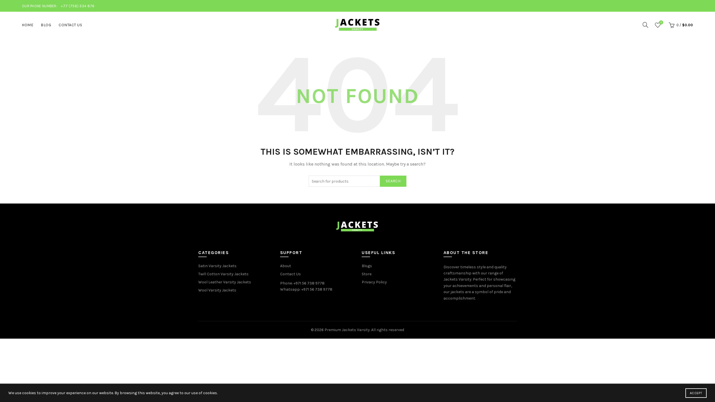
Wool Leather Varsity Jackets (224, 282)
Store (366, 274)
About (285, 266)
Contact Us (70, 25)
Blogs (367, 266)
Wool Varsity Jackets (217, 290)
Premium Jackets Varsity (347, 329)
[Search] (645, 25)
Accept (696, 393)
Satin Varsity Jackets (217, 266)
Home (27, 25)
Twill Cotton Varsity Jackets (223, 274)
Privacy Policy (374, 282)
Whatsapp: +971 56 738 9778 (306, 289)
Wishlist (661, 22)
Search (393, 181)
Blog (46, 25)
